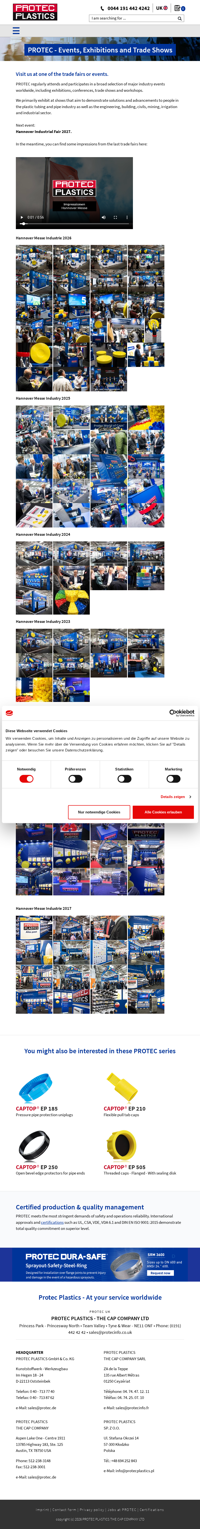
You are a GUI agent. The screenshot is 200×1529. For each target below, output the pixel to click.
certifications (52, 1222)
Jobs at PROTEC (122, 1509)
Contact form (64, 1509)
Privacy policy (92, 1509)
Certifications (152, 1509)
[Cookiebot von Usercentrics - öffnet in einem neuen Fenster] (173, 713)
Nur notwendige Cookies (99, 812)
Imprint (42, 1509)
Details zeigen (173, 797)
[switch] (75, 779)
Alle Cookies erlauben (163, 812)
